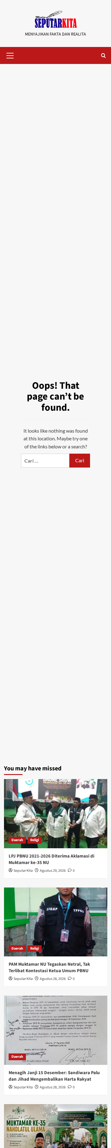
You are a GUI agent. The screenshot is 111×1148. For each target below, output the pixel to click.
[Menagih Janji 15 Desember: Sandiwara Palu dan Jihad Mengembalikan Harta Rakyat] (55, 1030)
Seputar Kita (23, 870)
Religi (34, 840)
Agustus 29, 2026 (53, 870)
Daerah (17, 840)
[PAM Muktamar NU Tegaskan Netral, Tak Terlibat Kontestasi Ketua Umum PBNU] (55, 921)
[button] (10, 54)
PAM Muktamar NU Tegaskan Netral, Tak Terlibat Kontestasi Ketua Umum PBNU (49, 967)
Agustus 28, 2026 (53, 978)
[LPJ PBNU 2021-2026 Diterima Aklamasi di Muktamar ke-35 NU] (55, 813)
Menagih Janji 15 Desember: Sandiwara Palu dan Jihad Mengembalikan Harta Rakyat (54, 1076)
